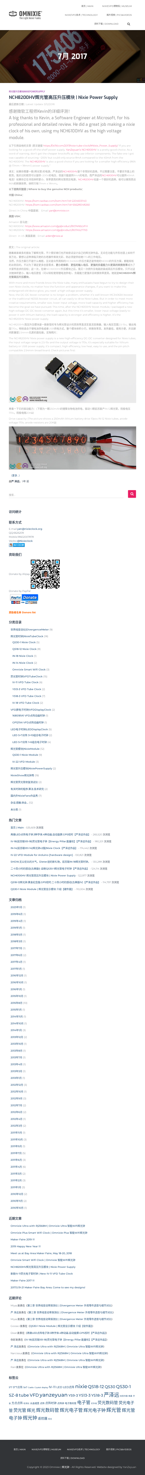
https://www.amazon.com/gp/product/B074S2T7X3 (56, 230)
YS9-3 (73, 1395)
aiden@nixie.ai (54, 235)
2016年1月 (16, 989)
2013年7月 (16, 1057)
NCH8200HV (37, 161)
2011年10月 (17, 1139)
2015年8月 (16, 1003)
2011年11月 (16, 1132)
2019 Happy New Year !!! (26, 1246)
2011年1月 (16, 1187)
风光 (50, 1419)
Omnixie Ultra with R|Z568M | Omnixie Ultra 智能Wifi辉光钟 (48, 1225)
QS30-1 (123, 1386)
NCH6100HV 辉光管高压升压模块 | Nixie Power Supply (43, 875)
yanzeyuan (54, 1395)
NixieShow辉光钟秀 (22, 775)
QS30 (110, 1386)
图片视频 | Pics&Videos (119, 15)
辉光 (31, 1410)
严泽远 (111, 1395)
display (45, 1387)
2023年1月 (16, 907)
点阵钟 (60, 1403)
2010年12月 (17, 1194)
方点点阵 (17, 1403)
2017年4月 (16, 961)
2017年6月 (16, 955)
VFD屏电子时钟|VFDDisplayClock (31, 709)
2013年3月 (16, 1071)
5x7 (25, 1387)
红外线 (94, 1403)
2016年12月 (17, 975)
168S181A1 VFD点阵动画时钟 (28, 715)
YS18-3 (97, 1395)
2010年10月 (17, 1207)
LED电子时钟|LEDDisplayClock (29, 729)
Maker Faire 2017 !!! (22, 1280)
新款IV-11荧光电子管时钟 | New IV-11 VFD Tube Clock (42, 1273)
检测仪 (26, 1403)
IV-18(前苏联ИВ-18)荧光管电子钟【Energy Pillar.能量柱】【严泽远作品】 (51, 841)
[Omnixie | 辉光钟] (25, 15)
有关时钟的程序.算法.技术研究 (27, 789)
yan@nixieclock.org (29, 528)
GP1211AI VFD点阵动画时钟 (28, 722)
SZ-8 (13, 1395)
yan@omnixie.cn (59, 210)
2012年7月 (16, 1105)
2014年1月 (16, 1030)
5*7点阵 (18, 1387)
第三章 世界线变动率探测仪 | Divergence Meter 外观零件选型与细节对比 (69, 1305)
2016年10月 (17, 982)
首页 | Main (87, 6)
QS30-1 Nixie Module (25, 754)
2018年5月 (16, 934)
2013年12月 (17, 1037)
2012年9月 (16, 1098)
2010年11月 (17, 1201)
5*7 (10, 1387)
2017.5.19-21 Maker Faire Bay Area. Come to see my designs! (48, 1287)
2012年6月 (16, 1112)
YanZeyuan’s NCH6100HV (81, 149)
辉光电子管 (71, 1410)
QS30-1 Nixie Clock (24, 642)
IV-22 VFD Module (23, 761)
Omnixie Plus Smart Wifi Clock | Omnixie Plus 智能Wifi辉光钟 (49, 1232)
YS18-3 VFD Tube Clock (26, 696)
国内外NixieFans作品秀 (24, 795)
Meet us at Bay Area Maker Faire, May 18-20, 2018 (41, 1253)
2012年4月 (16, 1119)
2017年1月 (16, 968)
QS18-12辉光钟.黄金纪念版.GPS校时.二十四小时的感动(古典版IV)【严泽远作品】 (55, 882)
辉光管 (113, 1410)
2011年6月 (16, 1159)
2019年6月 (17, 914)
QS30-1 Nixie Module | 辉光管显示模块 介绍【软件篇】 (61, 1326)
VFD (34, 1395)
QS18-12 (96, 1386)
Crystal (37, 1387)
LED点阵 (68, 1387)
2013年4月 (16, 1064)
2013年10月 (17, 1043)
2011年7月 (16, 1153)
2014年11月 (17, 1016)
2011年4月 (16, 1166)
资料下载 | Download (106, 23)
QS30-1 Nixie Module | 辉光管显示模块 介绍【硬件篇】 (42, 889)
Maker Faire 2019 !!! (23, 1239)
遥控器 (42, 1418)
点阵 (42, 1403)
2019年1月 (16, 927)
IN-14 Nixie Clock (22, 662)
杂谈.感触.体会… (19, 802)
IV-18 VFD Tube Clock (25, 702)
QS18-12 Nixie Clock (24, 649)
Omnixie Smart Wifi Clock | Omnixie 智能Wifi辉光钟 (43, 1260)
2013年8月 (16, 1050)
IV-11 (52, 1387)
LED (59, 1387)
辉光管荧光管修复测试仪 (24, 782)
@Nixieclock (25, 541)
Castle (31, 1387)
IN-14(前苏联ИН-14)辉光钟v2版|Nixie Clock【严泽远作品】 (44, 848)
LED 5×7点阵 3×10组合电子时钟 (30, 735)
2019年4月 (17, 921)
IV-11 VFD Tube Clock (25, 682)
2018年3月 (16, 941)
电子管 (83, 1402)
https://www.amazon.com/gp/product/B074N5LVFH (56, 226)
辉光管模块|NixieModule (25, 748)
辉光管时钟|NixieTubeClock (27, 636)
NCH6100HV (70, 171)
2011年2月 (16, 1180)
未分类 (14, 809)
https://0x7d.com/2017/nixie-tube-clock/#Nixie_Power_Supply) (80, 145)
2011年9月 (16, 1146)
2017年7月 (16, 948)
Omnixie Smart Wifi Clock (29, 669)
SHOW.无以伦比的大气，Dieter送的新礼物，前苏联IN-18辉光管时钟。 (51, 861)
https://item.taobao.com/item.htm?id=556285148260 (58, 204)
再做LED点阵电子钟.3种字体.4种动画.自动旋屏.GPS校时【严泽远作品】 (51, 834)
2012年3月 (16, 1125)
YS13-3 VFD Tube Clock (26, 689)
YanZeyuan (129, 1467)
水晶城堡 (34, 1403)
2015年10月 (17, 996)
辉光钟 (30, 1418)
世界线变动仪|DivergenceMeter (30, 629)
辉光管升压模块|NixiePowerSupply (27, 91)
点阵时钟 (51, 1403)
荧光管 (19, 1410)
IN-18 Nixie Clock (22, 656)
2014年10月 (17, 1023)
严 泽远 (15, 1312)
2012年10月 (17, 1091)
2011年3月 (16, 1173)
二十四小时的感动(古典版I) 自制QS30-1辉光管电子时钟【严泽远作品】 (50, 868)
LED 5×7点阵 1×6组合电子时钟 (29, 742)
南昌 (130, 1396)
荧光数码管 (108, 1402)
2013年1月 (16, 1078)
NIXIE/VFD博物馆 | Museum (117, 6)
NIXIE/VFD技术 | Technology (81, 15)
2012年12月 (17, 1084)
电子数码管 (70, 1403)
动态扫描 (124, 1396)
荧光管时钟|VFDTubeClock (27, 676)
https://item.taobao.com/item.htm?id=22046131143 (55, 200)
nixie (81, 1386)
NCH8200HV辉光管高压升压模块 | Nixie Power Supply (63, 97)
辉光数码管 (47, 1410)
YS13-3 (85, 1395)
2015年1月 (16, 1009)
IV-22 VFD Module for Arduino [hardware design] (42, 855)
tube (24, 1395)
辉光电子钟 (94, 1410)
